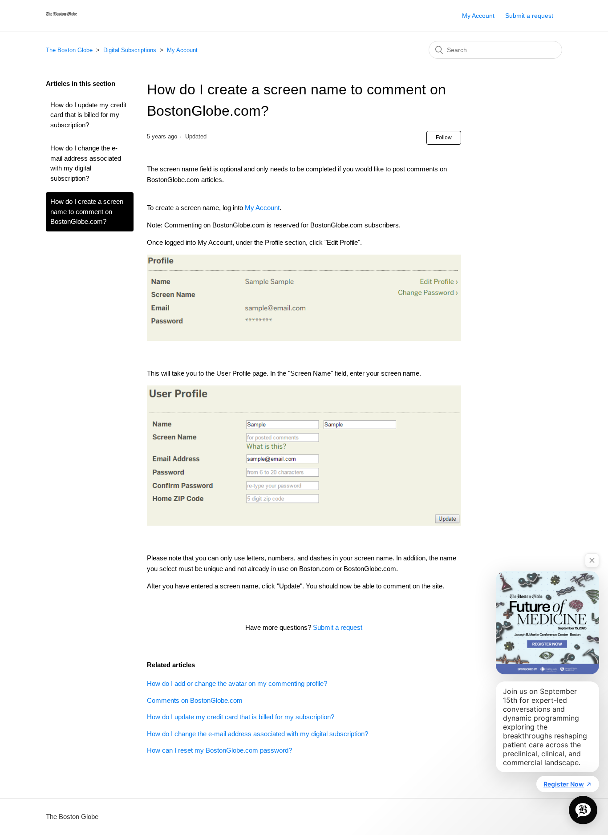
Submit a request (529, 15)
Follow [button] (444, 137)
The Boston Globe (69, 50)
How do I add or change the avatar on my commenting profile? (237, 683)
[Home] (61, 20)
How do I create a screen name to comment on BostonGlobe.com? (86, 211)
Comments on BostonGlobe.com (195, 700)
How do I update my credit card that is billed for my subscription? (88, 115)
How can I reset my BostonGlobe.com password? (219, 750)
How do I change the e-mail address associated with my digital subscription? (85, 163)
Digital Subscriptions (130, 50)
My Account (478, 15)
